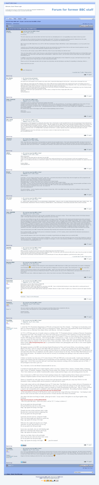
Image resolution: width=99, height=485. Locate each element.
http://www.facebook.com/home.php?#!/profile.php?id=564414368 (41, 390)
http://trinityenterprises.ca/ (37, 342)
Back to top (9, 76)
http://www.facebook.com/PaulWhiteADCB (33, 400)
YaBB (40, 478)
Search (19, 18)
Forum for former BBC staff (12, 21)
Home (10, 18)
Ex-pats (21, 21)
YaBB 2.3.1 (60, 476)
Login (20, 6)
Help (15, 18)
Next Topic (90, 23)
